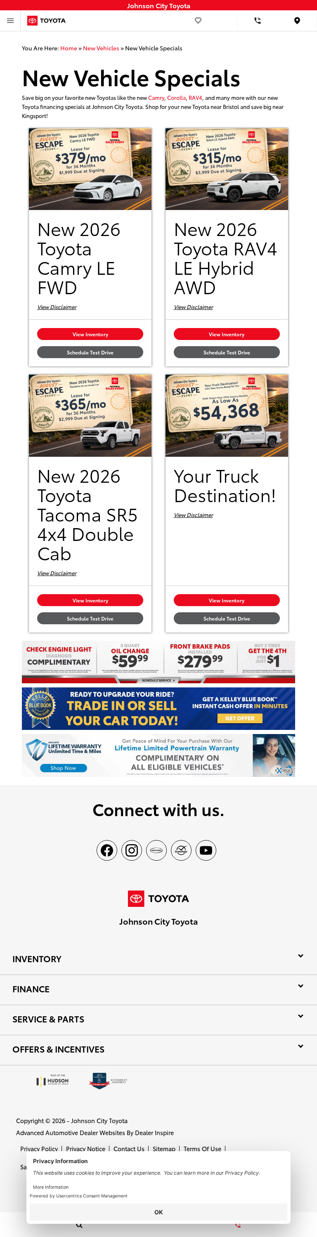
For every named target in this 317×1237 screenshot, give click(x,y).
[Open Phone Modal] (257, 20)
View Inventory (90, 334)
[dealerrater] (181, 850)
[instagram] (131, 850)
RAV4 (195, 97)
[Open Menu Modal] (10, 20)
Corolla (176, 97)
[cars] (156, 850)
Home (68, 48)
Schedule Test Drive (90, 352)
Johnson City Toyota (99, 1120)
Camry (156, 97)
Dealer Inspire (154, 1132)
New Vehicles (101, 48)
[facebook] (107, 850)
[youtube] (206, 850)
